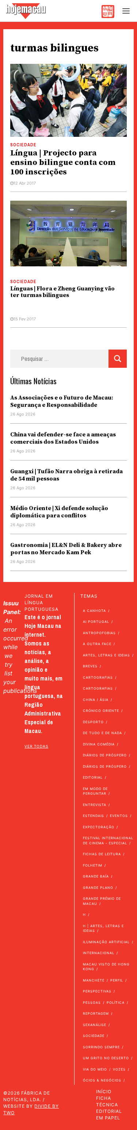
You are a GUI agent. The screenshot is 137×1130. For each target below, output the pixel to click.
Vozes (119, 1069)
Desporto (93, 722)
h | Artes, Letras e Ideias (103, 928)
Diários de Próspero (105, 755)
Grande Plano (98, 888)
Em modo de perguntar (95, 791)
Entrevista (94, 805)
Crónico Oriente (101, 711)
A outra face (97, 644)
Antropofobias (99, 633)
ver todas (36, 746)
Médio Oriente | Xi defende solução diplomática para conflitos (59, 512)
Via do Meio (95, 1069)
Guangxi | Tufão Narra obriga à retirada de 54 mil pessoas (66, 475)
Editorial (93, 777)
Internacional (98, 953)
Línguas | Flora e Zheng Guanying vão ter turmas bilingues (62, 292)
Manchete (93, 980)
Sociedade (23, 145)
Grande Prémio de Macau (102, 901)
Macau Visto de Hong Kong (106, 966)
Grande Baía (96, 876)
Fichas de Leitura (102, 854)
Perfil (116, 980)
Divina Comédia (99, 744)
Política (116, 1002)
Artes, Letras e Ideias (106, 655)
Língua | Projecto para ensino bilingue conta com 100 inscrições (62, 162)
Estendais (93, 816)
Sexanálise (94, 1025)
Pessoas (92, 1002)
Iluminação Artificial (106, 942)
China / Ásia (96, 700)
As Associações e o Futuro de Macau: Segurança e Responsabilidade (61, 401)
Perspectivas (97, 991)
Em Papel (108, 1118)
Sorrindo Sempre (101, 1047)
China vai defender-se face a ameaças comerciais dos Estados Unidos (63, 438)
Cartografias (98, 677)
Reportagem (96, 1013)
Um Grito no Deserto (106, 1058)
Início (103, 1091)
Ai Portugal (96, 622)
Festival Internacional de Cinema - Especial (108, 840)
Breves (90, 666)
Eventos (119, 816)
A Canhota (94, 611)
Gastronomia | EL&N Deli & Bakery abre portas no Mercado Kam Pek (66, 548)
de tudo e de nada (102, 733)
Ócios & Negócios (102, 1080)
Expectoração (98, 827)
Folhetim (92, 865)
